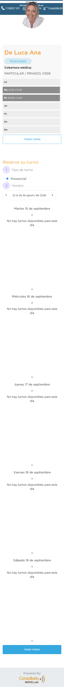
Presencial (18, 178)
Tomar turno (32, 139)
